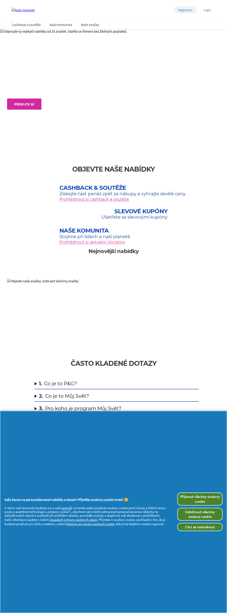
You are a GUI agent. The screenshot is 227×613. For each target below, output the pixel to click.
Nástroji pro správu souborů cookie (90, 524)
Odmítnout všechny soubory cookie (200, 514)
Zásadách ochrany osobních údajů (73, 520)
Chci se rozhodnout (200, 527)
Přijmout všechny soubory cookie (200, 498)
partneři (66, 508)
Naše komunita (61, 24)
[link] (113, 312)
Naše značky (90, 24)
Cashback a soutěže (26, 24)
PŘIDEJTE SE (24, 104)
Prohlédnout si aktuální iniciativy (92, 242)
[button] (185, 10)
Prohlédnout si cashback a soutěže (94, 199)
